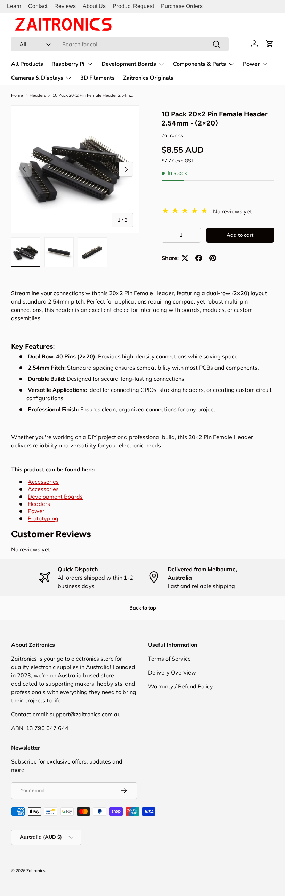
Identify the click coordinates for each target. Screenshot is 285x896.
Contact (37, 6)
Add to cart (240, 235)
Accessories (43, 481)
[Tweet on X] (185, 258)
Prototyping (43, 518)
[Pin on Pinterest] (213, 258)
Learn (14, 6)
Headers (38, 95)
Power (36, 511)
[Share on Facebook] (199, 258)
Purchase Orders (182, 6)
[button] (269, 43)
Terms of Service (169, 658)
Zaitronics (172, 135)
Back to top (142, 608)
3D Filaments (97, 78)
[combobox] (120, 44)
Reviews (65, 6)
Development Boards (55, 496)
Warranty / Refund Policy (180, 686)
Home (17, 95)
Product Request (133, 6)
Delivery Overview (172, 672)
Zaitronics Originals (148, 78)
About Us (94, 6)
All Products (27, 64)
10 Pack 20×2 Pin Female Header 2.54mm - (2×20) (94, 95)
